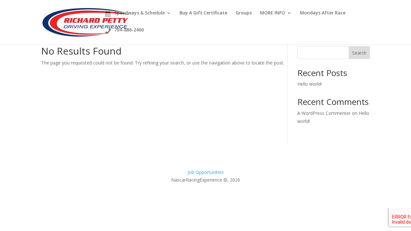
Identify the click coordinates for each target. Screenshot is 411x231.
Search (359, 53)
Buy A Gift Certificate (203, 13)
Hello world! (309, 84)
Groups (244, 13)
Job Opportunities (206, 172)
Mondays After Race (322, 13)
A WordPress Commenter (324, 113)
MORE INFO (272, 13)
